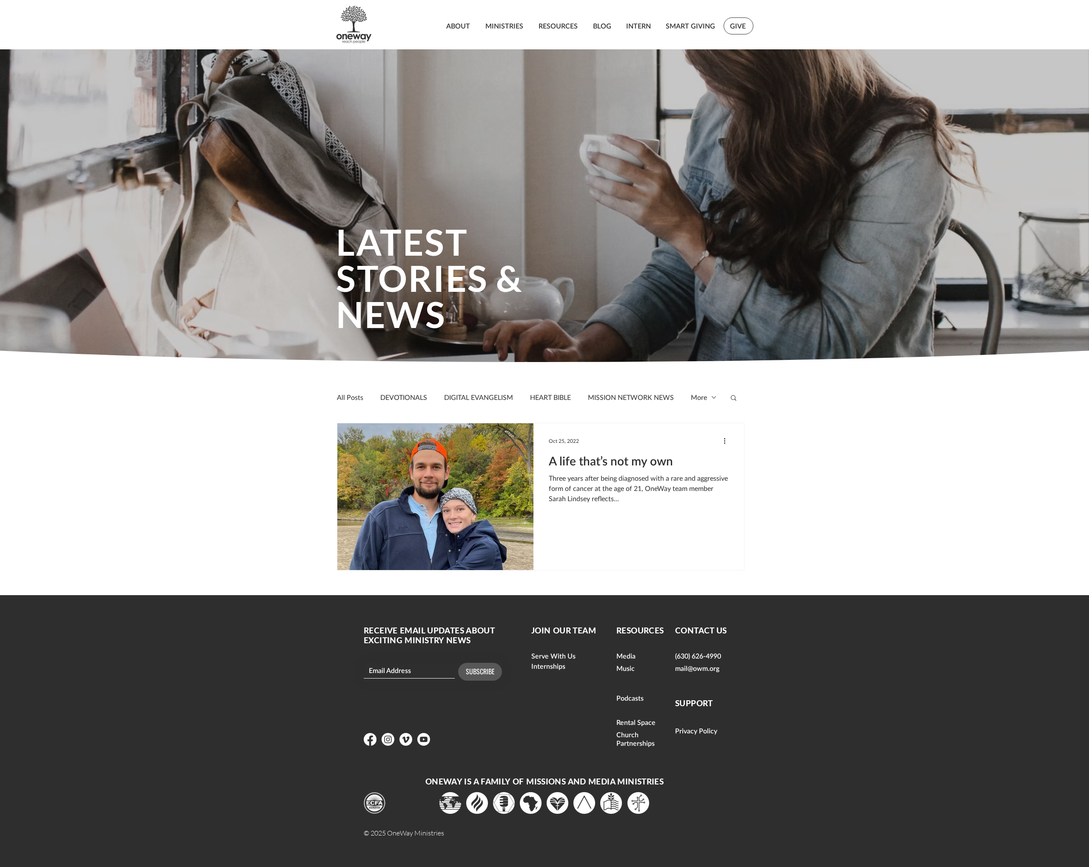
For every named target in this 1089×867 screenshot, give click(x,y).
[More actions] (727, 441)
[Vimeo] (405, 739)
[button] (734, 398)
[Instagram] (388, 739)
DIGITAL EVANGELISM (478, 397)
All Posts (350, 397)
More (699, 397)
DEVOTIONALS (403, 397)
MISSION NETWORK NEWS (631, 397)
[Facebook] (370, 739)
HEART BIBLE (550, 397)
